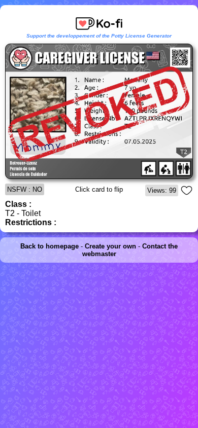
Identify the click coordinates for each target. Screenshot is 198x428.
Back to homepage (49, 246)
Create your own (110, 246)
